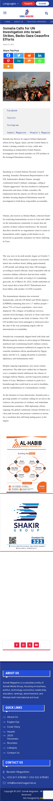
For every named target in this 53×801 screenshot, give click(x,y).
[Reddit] (29, 55)
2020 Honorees (12, 737)
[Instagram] (23, 644)
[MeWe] (19, 60)
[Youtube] (36, 644)
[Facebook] (8, 55)
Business (12, 742)
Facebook (12, 110)
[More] (8, 66)
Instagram (13, 125)
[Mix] (29, 60)
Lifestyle (12, 747)
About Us (12, 716)
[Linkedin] (40, 55)
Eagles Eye (13, 721)
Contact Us (13, 752)
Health (11, 731)
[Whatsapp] (40, 60)
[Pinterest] (8, 60)
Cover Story (13, 726)
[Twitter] (19, 55)
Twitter (11, 118)
